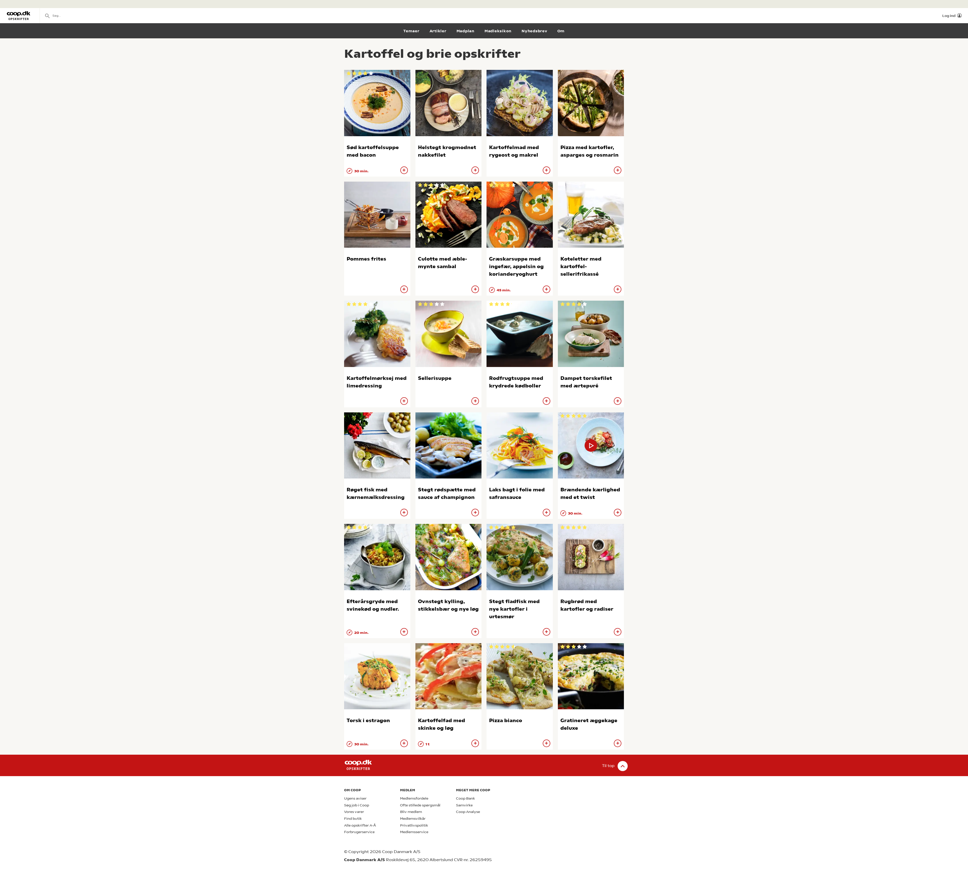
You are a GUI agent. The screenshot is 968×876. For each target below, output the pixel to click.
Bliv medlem (411, 812)
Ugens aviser (355, 798)
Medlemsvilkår (413, 818)
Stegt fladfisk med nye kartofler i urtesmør (514, 609)
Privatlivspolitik (414, 825)
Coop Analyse (468, 812)
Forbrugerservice (359, 832)
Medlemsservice (414, 832)
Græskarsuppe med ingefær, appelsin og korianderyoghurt (516, 266)
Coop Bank (465, 798)
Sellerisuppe (434, 378)
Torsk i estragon (368, 720)
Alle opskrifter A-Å (360, 825)
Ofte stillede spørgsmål (420, 805)
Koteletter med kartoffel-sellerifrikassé (580, 266)
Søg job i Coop (356, 805)
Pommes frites (366, 259)
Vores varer (354, 812)
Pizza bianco (505, 720)
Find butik (353, 818)
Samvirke (464, 805)
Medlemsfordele (414, 798)
